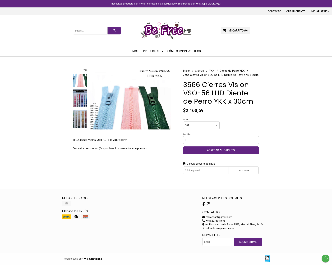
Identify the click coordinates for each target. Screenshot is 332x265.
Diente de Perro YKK (232, 70)
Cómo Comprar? (179, 51)
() (238, 30)
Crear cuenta (295, 11)
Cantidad (187, 134)
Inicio (135, 51)
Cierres (200, 70)
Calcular (243, 170)
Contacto (274, 11)
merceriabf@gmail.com (218, 217)
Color (185, 120)
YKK (212, 70)
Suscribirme (248, 242)
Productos (151, 51)
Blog (197, 51)
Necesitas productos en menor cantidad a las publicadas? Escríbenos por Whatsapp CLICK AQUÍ (166, 3)
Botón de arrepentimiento (219, 228)
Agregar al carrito (221, 150)
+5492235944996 (215, 220)
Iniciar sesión (320, 11)
